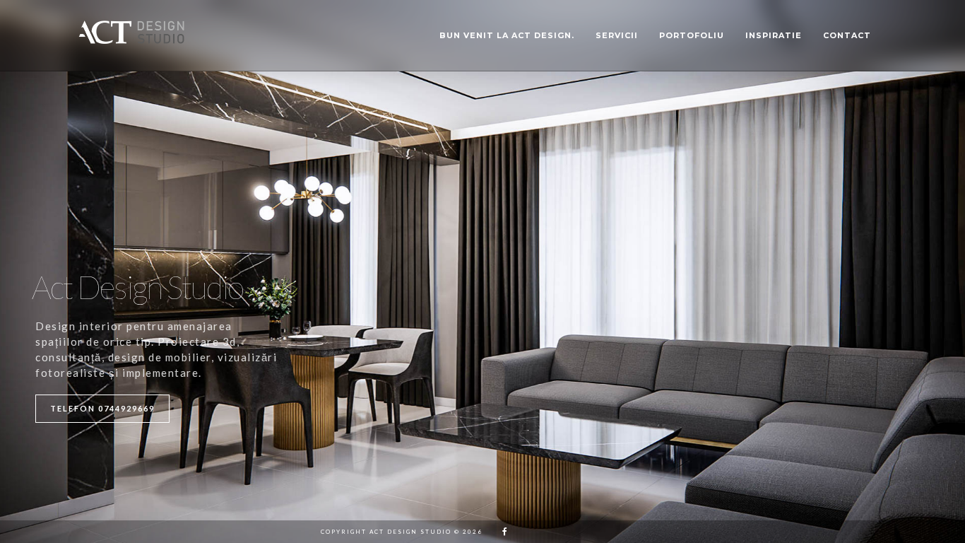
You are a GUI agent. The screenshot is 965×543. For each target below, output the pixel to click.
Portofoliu (691, 35)
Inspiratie (773, 35)
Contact (847, 35)
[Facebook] (500, 531)
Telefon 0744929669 (102, 408)
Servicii (617, 35)
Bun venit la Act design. (506, 35)
